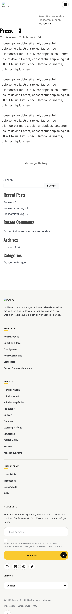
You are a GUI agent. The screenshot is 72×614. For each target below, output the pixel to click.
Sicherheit (9, 361)
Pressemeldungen (14, 262)
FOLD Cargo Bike (13, 355)
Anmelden (32, 555)
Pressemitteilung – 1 (15, 208)
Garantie (8, 421)
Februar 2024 (11, 247)
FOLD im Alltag (11, 440)
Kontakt (8, 446)
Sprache (9, 576)
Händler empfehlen (14, 402)
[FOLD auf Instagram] (7, 566)
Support (8, 415)
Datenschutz (10, 487)
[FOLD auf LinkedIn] (15, 566)
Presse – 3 (9, 202)
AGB (6, 493)
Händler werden (12, 396)
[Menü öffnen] (65, 4)
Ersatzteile (9, 433)
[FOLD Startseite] (6, 4)
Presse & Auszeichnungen (18, 368)
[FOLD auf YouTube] (23, 566)
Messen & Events (13, 452)
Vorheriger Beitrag (36, 163)
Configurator (10, 349)
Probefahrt (9, 408)
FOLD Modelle (11, 336)
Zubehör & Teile (12, 343)
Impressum (10, 480)
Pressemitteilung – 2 (15, 214)
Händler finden (12, 389)
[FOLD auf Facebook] (31, 566)
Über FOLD (10, 474)
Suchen (8, 180)
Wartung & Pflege (13, 427)
